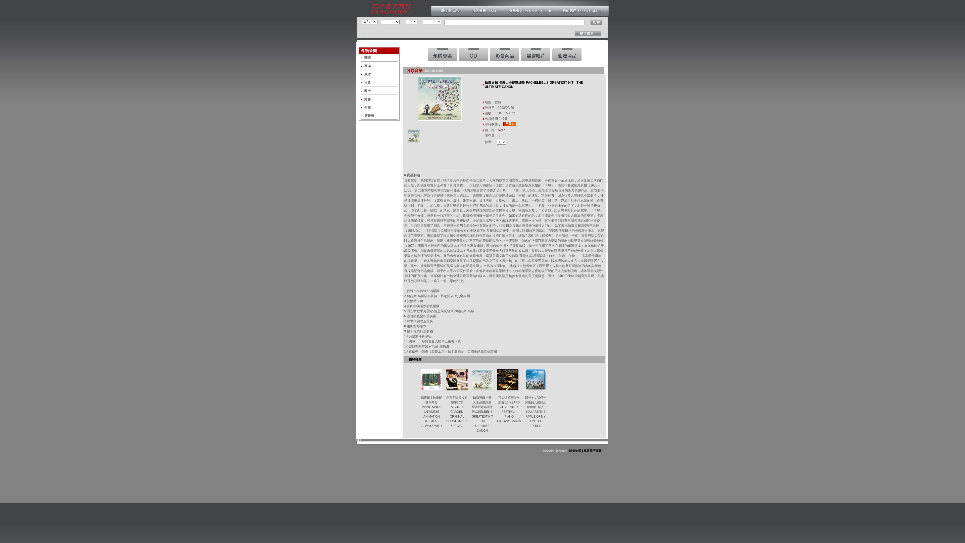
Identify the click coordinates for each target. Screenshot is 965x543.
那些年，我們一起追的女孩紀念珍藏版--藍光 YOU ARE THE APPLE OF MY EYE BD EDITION (535, 412)
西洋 (367, 66)
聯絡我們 (548, 450)
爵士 (367, 91)
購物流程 (561, 450)
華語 (367, 58)
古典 (367, 82)
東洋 (367, 74)
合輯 (367, 107)
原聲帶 (369, 116)
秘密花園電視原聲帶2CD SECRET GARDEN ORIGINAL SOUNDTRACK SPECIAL (457, 412)
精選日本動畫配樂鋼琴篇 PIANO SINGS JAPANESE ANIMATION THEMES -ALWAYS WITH (431, 412)
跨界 (367, 99)
